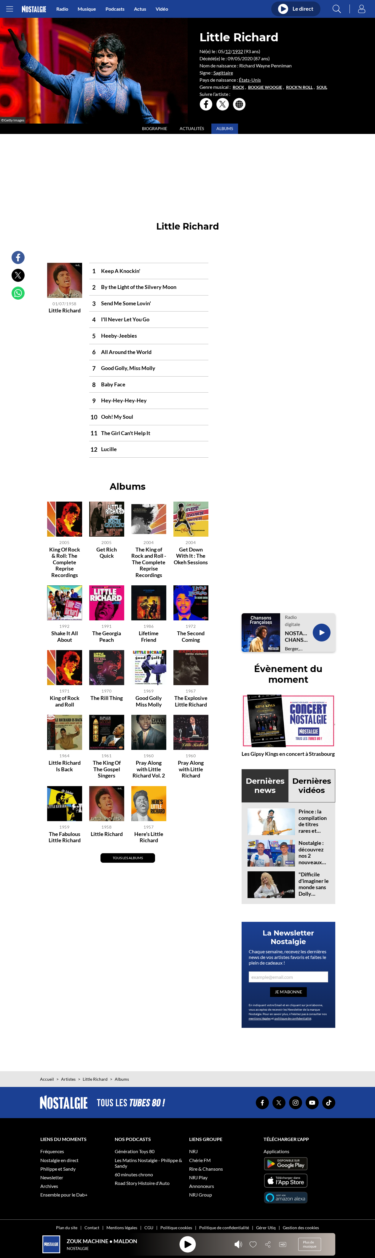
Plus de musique (309, 1244)
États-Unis (250, 80)
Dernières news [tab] (265, 785)
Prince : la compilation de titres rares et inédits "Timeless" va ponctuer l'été (313, 833)
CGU (148, 1227)
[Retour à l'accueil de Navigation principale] (34, 9)
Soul (322, 87)
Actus (140, 9)
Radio (62, 9)
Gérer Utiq (266, 1227)
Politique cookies (176, 1227)
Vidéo (162, 9)
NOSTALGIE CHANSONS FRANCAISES (296, 636)
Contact (91, 1227)
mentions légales (260, 1018)
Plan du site (66, 1227)
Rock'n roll (299, 87)
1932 (237, 51)
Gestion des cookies (301, 1227)
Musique (87, 9)
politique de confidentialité (293, 1018)
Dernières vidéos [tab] (311, 785)
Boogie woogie (265, 87)
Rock (238, 87)
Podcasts (115, 9)
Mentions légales (121, 1227)
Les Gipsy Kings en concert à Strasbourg (288, 753)
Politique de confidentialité (224, 1227)
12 (228, 51)
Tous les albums (128, 858)
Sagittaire (223, 72)
